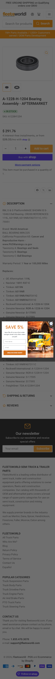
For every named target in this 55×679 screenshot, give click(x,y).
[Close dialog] (51, 323)
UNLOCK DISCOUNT (14, 353)
